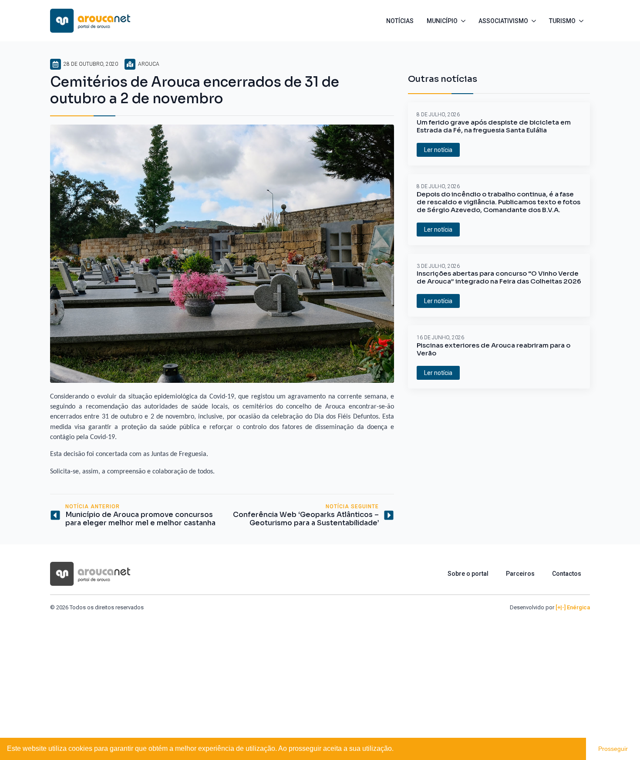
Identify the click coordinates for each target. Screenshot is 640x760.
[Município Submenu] (465, 21)
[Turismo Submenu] (583, 21)
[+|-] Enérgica (573, 607)
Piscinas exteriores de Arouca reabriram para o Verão (493, 349)
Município (442, 20)
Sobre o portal (468, 573)
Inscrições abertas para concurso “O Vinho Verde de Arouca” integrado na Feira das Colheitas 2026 (499, 277)
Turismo (562, 20)
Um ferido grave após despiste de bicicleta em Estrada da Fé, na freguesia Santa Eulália (494, 126)
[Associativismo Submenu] (535, 21)
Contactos (566, 573)
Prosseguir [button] (613, 748)
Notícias (400, 20)
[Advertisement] (320, 677)
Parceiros (520, 573)
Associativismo (503, 20)
